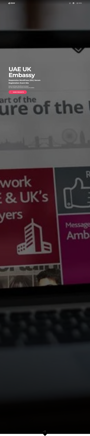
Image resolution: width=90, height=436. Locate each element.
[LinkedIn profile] (73, 3)
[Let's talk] (70, 3)
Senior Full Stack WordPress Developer (19, 86)
